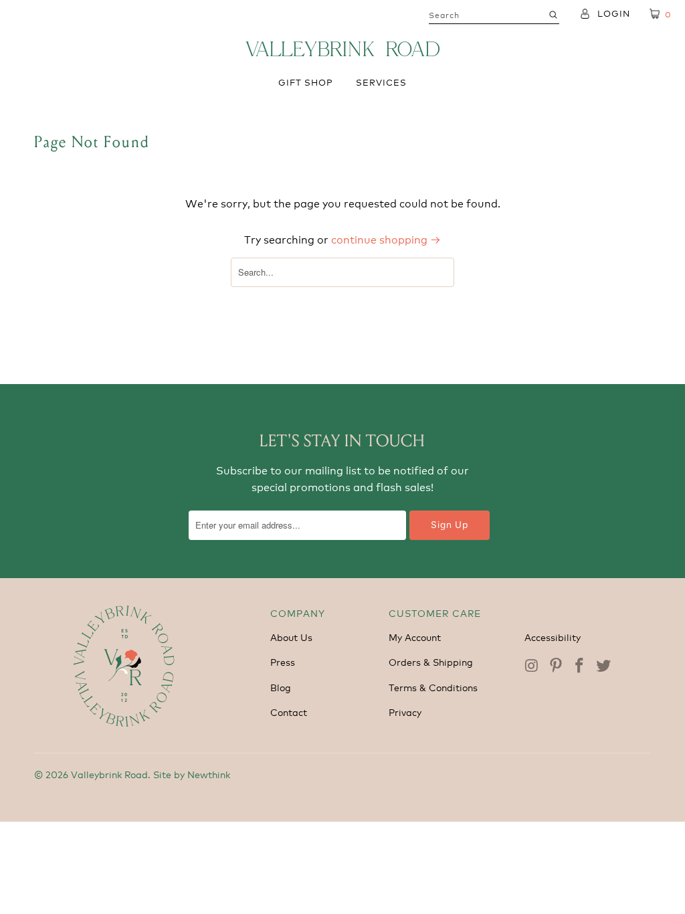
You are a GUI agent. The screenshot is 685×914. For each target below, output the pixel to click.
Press (282, 661)
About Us (291, 636)
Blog (280, 686)
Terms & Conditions (433, 686)
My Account (415, 636)
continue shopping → (386, 238)
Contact (288, 711)
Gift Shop (305, 82)
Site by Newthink (191, 773)
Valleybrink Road (109, 773)
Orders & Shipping (431, 661)
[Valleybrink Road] (342, 48)
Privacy (405, 711)
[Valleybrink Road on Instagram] (533, 666)
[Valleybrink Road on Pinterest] (556, 666)
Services (381, 82)
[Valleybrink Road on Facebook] (580, 666)
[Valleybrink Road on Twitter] (604, 666)
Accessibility (552, 636)
